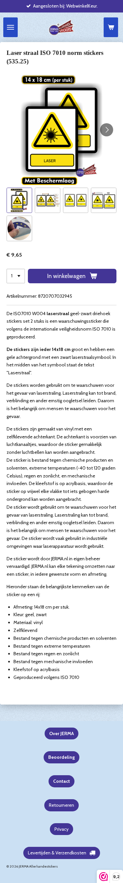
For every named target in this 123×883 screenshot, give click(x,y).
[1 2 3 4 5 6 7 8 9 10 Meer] (16, 276)
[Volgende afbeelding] (106, 129)
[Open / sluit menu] (10, 27)
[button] (19, 200)
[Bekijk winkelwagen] (111, 27)
